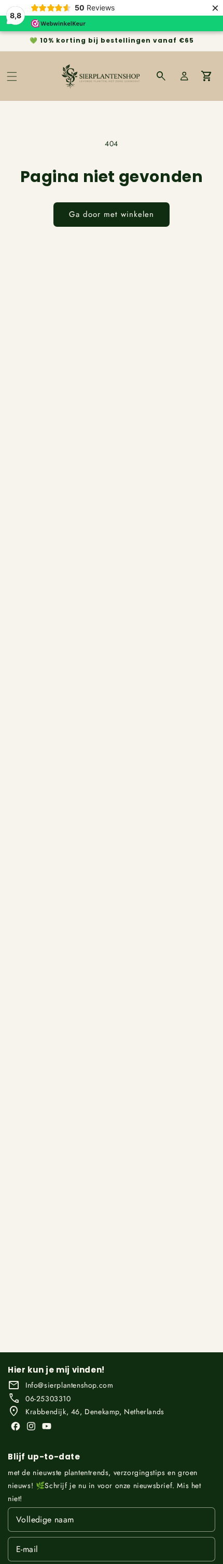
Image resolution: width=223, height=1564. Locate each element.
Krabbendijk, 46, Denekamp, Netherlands (94, 1411)
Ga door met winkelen (111, 214)
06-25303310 (48, 1398)
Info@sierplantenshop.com (69, 1385)
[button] (12, 76)
